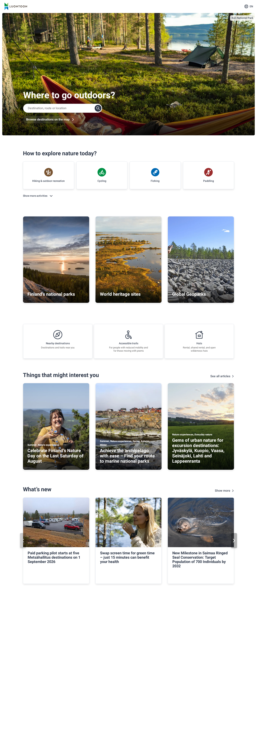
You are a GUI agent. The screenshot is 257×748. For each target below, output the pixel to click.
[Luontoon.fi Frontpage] (16, 6)
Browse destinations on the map (48, 119)
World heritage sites (120, 294)
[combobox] (62, 108)
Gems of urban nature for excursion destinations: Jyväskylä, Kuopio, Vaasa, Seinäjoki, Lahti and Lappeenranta (198, 450)
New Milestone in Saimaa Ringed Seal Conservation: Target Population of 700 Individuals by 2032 (200, 559)
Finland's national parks (51, 294)
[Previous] (23, 540)
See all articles (220, 376)
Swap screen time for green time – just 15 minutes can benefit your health (127, 557)
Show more (222, 490)
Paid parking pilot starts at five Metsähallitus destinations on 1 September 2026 (54, 557)
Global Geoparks (189, 294)
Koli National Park (242, 18)
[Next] (234, 540)
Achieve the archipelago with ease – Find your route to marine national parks (127, 455)
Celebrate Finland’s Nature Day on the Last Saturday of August (55, 455)
